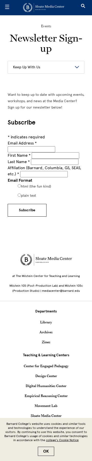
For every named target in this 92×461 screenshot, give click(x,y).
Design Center (46, 376)
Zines (46, 342)
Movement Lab (45, 405)
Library (46, 322)
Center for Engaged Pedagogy (46, 366)
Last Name (19, 161)
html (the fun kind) (36, 186)
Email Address (22, 143)
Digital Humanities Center (46, 386)
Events (46, 26)
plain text (28, 195)
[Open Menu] (7, 7)
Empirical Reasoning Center (46, 395)
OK (46, 451)
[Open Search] (83, 7)
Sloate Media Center (46, 415)
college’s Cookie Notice (62, 440)
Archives (46, 332)
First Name (19, 155)
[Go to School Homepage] (44, 8)
